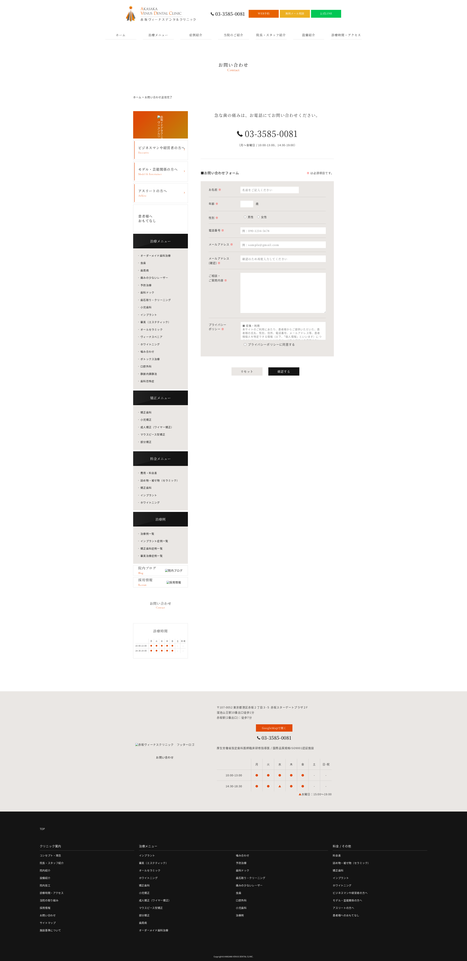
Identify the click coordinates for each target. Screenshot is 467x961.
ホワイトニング (150, 344)
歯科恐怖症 (147, 381)
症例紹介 (195, 35)
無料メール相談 (294, 13)
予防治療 (146, 285)
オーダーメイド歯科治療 (155, 255)
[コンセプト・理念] (160, 125)
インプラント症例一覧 (154, 541)
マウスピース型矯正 (152, 434)
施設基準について (50, 930)
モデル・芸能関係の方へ (158, 171)
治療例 (240, 915)
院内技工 (45, 885)
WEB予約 (264, 13)
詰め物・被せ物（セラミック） (159, 480)
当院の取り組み (49, 900)
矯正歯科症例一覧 (151, 548)
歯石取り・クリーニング (155, 300)
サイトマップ (48, 923)
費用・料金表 (148, 473)
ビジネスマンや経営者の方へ (161, 149)
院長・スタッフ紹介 (271, 35)
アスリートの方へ (152, 192)
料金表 (337, 855)
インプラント (148, 314)
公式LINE (326, 13)
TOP (42, 829)
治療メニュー (158, 35)
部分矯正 (146, 442)
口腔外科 (146, 366)
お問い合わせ (165, 757)
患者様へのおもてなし (346, 915)
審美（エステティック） (155, 322)
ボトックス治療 (150, 359)
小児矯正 (146, 419)
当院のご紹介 (233, 35)
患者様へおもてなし (147, 218)
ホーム (121, 35)
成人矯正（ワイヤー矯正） (157, 427)
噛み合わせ (147, 351)
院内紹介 (45, 870)
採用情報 (45, 908)
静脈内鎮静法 (148, 374)
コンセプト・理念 (50, 855)
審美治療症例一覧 (151, 556)
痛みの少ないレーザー (154, 277)
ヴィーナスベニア (151, 337)
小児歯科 (146, 307)
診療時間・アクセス (346, 35)
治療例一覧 (147, 533)
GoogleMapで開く (274, 728)
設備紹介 (308, 35)
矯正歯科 (146, 412)
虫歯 (143, 263)
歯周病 (144, 270)
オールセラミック (151, 329)
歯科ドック (147, 292)
